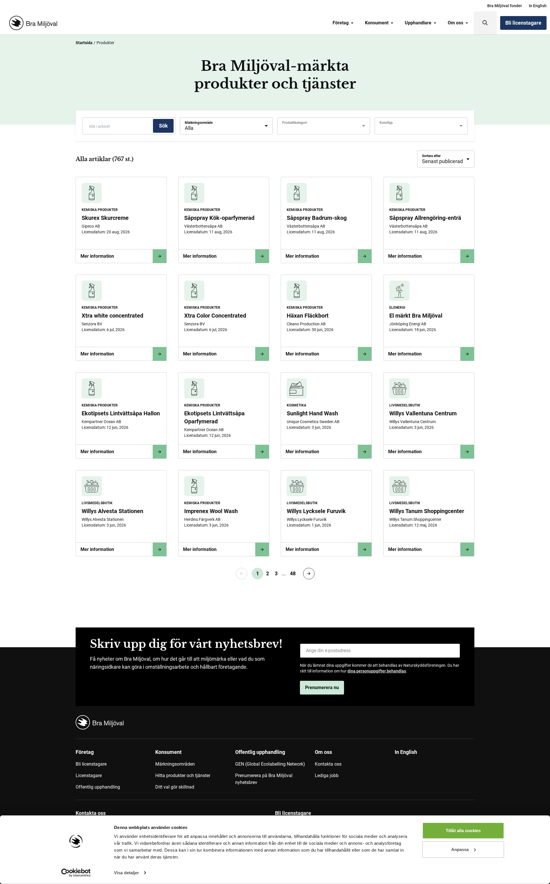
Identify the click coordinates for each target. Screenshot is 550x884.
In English (538, 5)
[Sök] (485, 22)
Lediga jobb (327, 775)
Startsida (84, 42)
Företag (341, 23)
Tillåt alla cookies (463, 830)
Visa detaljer (126, 872)
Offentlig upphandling (98, 787)
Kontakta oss (328, 764)
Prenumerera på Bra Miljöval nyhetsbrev (263, 779)
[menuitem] (504, 5)
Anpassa (460, 849)
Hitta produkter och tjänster (182, 775)
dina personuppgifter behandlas (376, 671)
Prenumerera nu (322, 687)
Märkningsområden (175, 764)
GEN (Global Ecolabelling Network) (270, 764)
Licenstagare (89, 775)
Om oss (455, 23)
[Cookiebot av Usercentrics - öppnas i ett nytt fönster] (76, 873)
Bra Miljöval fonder (504, 5)
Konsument (376, 23)
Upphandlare (418, 23)
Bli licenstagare (523, 23)
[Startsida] (32, 22)
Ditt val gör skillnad (174, 787)
